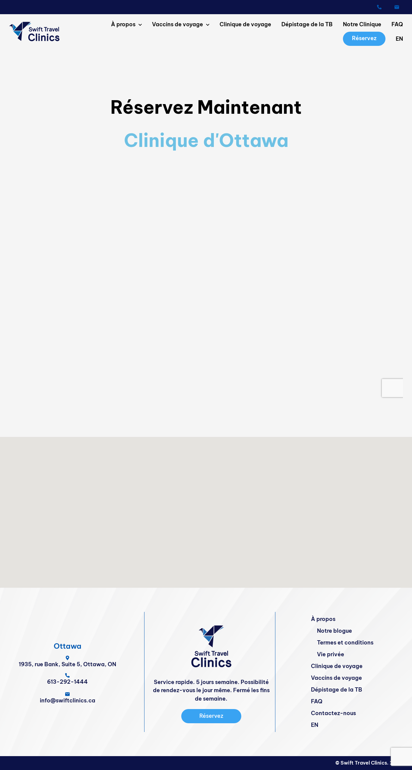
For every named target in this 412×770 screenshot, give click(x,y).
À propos (123, 24)
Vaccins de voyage (177, 24)
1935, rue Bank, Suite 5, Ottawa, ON (67, 664)
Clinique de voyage (245, 24)
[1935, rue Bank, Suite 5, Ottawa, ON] (67, 658)
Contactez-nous (333, 713)
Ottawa (67, 646)
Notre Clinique (362, 24)
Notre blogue (334, 630)
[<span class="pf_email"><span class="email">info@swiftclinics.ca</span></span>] (397, 7)
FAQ (397, 24)
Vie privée (330, 654)
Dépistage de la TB (307, 24)
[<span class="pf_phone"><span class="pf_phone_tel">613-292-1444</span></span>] (379, 7)
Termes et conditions (345, 642)
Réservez (364, 38)
